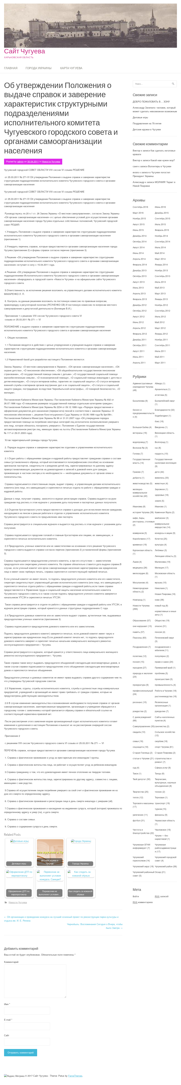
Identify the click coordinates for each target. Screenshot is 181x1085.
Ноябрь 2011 (161, 339)
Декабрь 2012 (140, 304)
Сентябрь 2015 (162, 218)
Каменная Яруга (163, 512)
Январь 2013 (161, 299)
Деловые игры (19, 863)
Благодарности (162, 409)
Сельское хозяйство (165, 731)
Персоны (137, 637)
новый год (160, 605)
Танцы (158, 773)
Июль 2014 (160, 247)
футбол (136, 820)
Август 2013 (139, 281)
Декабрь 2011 (140, 339)
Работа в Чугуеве (163, 690)
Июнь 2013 (138, 287)
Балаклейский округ (165, 400)
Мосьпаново (139, 582)
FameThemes (75, 1075)
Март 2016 (138, 212)
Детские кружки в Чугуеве (49, 862)
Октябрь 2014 (140, 241)
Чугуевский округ (141, 866)
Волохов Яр (139, 447)
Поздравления (140, 646)
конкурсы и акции (163, 532)
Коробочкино (139, 538)
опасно (158, 626)
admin (20, 161)
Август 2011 (139, 351)
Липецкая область (164, 555)
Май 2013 (160, 287)
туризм (158, 808)
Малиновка (160, 561)
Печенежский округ (164, 637)
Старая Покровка (163, 752)
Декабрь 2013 (140, 270)
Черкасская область (165, 820)
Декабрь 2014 (140, 235)
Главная (10, 68)
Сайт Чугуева (24, 51)
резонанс (137, 702)
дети (157, 471)
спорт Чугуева (162, 746)
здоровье (159, 494)
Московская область (165, 573)
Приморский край (163, 667)
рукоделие (160, 711)
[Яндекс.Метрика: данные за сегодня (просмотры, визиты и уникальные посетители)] (14, 1076)
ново (157, 599)
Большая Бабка (140, 427)
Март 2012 (160, 327)
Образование (139, 620)
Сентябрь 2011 (162, 345)
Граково (137, 471)
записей (161, 896)
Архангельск (161, 389)
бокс (157, 421)
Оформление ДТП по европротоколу (19, 893)
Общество (160, 620)
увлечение (138, 814)
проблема (160, 673)
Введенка (159, 427)
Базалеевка (139, 400)
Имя (7, 1004)
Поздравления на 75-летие (147, 123)
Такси (136, 773)
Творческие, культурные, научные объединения (165, 782)
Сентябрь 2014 (162, 241)
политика (137, 655)
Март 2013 (160, 293)
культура (159, 544)
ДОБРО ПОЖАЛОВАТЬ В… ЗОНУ (151, 101)
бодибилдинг (161, 415)
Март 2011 (160, 362)
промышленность (164, 684)
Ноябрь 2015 (139, 218)
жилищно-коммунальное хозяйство (140, 492)
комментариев (143, 902)
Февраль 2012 (140, 333)
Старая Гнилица (141, 752)
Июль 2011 (160, 351)
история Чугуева (141, 512)
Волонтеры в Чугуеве (159, 166)
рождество (138, 711)
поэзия (136, 661)
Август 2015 (139, 224)
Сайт (6, 1035)
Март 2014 (160, 258)
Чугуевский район (164, 866)
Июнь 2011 (138, 356)
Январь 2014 (161, 264)
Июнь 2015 (138, 229)
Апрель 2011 (139, 362)
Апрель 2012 (139, 327)
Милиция (159, 567)
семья (136, 741)
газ (156, 447)
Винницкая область (164, 432)
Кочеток (159, 538)
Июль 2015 (160, 224)
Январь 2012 (161, 333)
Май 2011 (160, 356)
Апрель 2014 (139, 258)
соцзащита (138, 746)
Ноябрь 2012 (161, 304)
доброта (137, 477)
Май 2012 (160, 322)
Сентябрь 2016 (140, 206)
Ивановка (137, 506)
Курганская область (142, 550)
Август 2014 (139, 247)
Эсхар (158, 871)
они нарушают (140, 626)
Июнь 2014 (138, 252)
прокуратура (139, 684)
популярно (160, 655)
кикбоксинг (160, 517)
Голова (136, 453)
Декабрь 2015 (162, 212)
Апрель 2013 (139, 293)
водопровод (139, 441)
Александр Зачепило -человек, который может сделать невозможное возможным (155, 109)
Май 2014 (160, 252)
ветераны (138, 432)
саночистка (160, 726)
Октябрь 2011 (140, 345)
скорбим (159, 741)
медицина (138, 567)
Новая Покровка (163, 593)
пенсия (158, 631)
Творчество (138, 791)
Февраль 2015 (162, 229)
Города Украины (38, 68)
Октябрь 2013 (140, 276)
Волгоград (160, 441)
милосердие (139, 573)
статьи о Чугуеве (141, 758)
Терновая (159, 797)
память (136, 631)
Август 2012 (139, 316)
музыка (158, 582)
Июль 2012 (160, 316)
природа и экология (143, 673)
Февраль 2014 (140, 264)
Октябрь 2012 (140, 310)
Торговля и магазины (143, 803)
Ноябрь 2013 (161, 270)
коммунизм (138, 532)
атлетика (159, 394)
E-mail (8, 1019)
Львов (136, 561)
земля (158, 500)
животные (160, 483)
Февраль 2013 (140, 299)
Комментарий (11, 962)
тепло (136, 797)
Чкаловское (160, 829)
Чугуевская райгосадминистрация (165, 848)
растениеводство (163, 696)
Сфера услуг (161, 767)
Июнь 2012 (138, 322)
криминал (137, 544)
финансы (159, 814)
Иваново (159, 506)
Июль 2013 (160, 281)
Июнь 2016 (160, 206)
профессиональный (143, 690)
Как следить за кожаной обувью (80, 893)
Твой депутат (139, 779)
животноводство (141, 483)
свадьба (137, 731)
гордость (159, 453)
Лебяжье (159, 550)
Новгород (137, 599)
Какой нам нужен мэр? (163, 160)
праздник (137, 667)
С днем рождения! (142, 716)
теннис (158, 791)
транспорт (160, 803)
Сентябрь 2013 (162, 276)
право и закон (162, 661)
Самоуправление (141, 726)
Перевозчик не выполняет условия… (50, 893)
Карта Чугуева (71, 68)
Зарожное (160, 489)
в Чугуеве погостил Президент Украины (151, 174)
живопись (159, 477)
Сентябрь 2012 (162, 310)
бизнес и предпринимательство (143, 413)
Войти (136, 896)
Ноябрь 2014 (161, 235)
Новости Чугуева (51, 161)
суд (134, 767)
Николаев (160, 588)
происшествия (162, 679)
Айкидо (158, 383)
